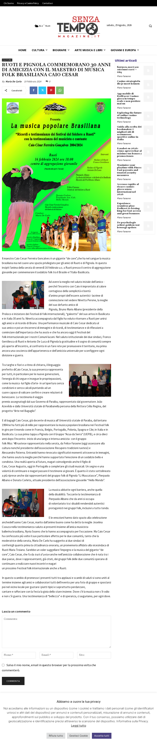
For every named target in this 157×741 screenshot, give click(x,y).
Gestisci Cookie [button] (78, 735)
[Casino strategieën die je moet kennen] (148, 84)
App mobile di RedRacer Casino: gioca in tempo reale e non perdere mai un (128, 98)
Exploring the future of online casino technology (129, 115)
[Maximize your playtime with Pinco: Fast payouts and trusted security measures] (148, 168)
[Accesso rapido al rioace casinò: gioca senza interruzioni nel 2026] (148, 187)
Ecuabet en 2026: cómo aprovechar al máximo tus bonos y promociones (129, 152)
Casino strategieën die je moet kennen (128, 82)
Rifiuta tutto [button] (56, 735)
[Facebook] (33, 90)
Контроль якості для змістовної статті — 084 (128, 70)
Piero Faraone (124, 76)
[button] (150, 26)
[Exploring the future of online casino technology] (148, 116)
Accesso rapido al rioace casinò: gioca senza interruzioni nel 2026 (128, 189)
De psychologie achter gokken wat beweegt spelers (128, 225)
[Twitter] (42, 90)
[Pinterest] (51, 90)
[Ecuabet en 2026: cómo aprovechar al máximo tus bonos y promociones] (148, 152)
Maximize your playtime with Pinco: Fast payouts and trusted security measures (129, 170)
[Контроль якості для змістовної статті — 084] (148, 70)
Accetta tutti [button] (101, 735)
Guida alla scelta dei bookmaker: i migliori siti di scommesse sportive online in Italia (129, 133)
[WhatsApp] (60, 90)
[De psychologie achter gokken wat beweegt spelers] (148, 226)
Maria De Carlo (13, 81)
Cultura (7, 60)
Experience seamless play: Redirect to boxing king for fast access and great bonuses (129, 208)
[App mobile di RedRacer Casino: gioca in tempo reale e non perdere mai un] (148, 97)
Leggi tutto (78, 725)
